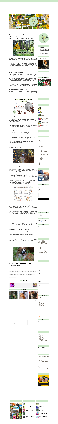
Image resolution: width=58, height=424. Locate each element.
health (39, 270)
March (40, 157)
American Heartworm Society (41, 242)
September (41, 146)
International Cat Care (40, 337)
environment (39, 269)
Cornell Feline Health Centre (41, 335)
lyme (35, 271)
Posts (40, 100)
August (41, 147)
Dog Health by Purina (40, 247)
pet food (39, 278)
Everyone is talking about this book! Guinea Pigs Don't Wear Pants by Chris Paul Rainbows (44, 119)
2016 (39, 162)
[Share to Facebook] (20, 280)
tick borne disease (30, 274)
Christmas (39, 281)
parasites (24, 274)
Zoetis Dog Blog (40, 249)
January (41, 159)
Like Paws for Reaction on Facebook (14, 265)
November (41, 144)
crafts (39, 289)
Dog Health (39, 248)
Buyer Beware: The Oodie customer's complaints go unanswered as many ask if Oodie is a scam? (45, 126)
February (41, 158)
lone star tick (32, 271)
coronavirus (16, 271)
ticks (34, 274)
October (41, 145)
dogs (28, 271)
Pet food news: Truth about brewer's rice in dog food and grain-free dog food (44, 108)
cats (38, 266)
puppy (39, 265)
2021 (39, 142)
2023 (39, 140)
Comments (40, 215)
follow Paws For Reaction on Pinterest (23, 263)
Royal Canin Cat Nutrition (41, 339)
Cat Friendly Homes (40, 336)
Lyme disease (11, 274)
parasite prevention (40, 292)
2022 (39, 141)
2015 (39, 163)
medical (15, 274)
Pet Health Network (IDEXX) (41, 303)
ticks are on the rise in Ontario (30, 67)
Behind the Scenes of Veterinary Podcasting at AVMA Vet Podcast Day (44, 112)
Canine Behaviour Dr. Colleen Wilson (42, 251)
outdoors (39, 273)
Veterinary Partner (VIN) (41, 297)
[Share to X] (21, 280)
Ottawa (39, 274)
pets (26, 274)
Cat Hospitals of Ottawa (41, 338)
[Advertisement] (29, 7)
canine (13, 271)
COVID (20, 271)
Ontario (18, 274)
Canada (10, 271)
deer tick (26, 271)
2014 (39, 164)
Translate (44, 221)
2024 (39, 139)
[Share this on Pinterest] (23, 280)
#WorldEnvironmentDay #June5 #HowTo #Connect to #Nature (44, 115)
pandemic (21, 274)
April (40, 150)
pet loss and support (40, 285)
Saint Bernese (40, 277)
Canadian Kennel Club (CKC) (41, 250)
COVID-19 (23, 271)
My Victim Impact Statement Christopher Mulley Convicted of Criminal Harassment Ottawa (30, 417)
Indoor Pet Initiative (40, 304)
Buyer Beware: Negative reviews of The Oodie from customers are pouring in (44, 122)
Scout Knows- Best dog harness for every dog (43, 368)
